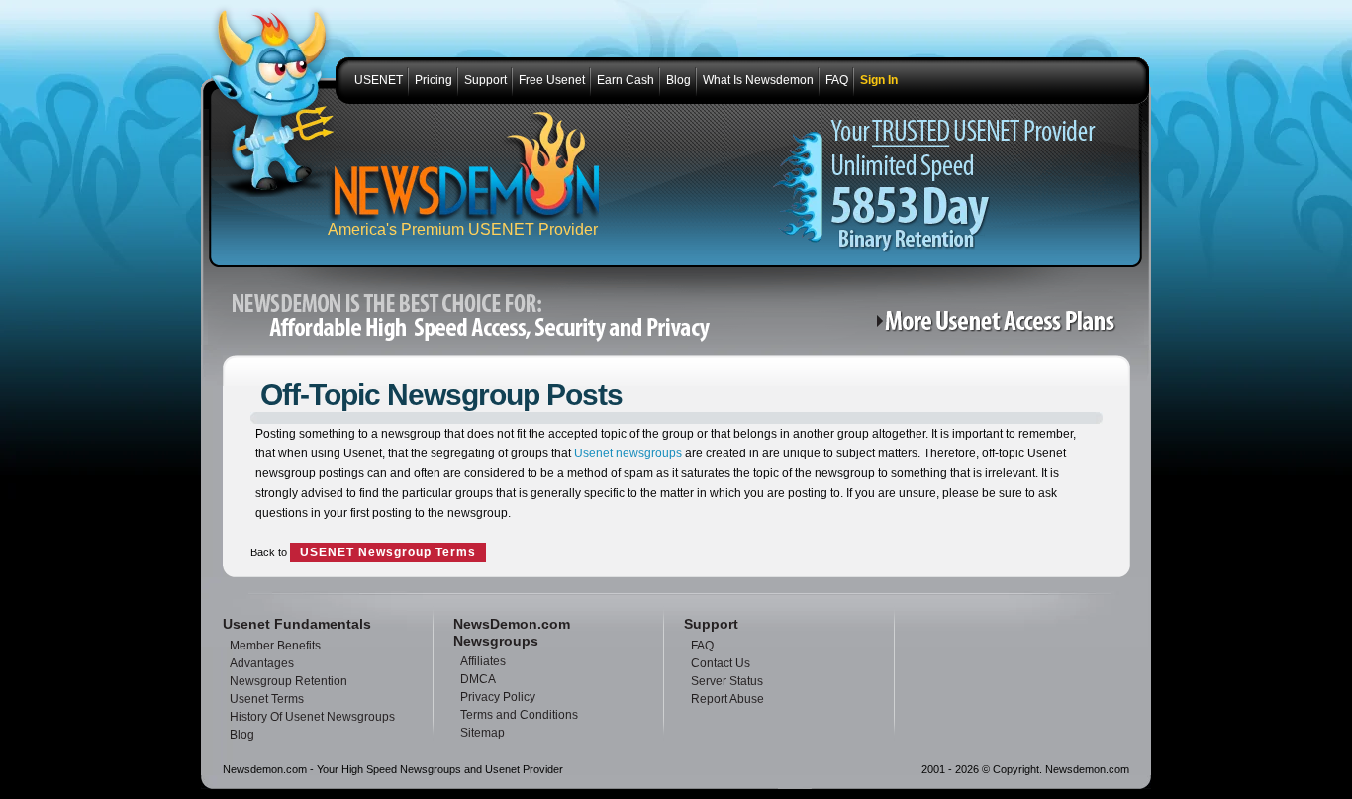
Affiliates (483, 661)
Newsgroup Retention (288, 681)
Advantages (262, 663)
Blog (678, 80)
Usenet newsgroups (626, 453)
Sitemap (482, 733)
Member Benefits (275, 645)
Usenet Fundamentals (297, 624)
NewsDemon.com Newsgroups (511, 632)
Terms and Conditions (519, 715)
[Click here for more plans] (1001, 328)
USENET (378, 80)
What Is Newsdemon (758, 80)
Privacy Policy (497, 697)
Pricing (433, 80)
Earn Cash (625, 80)
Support (485, 80)
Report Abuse (727, 699)
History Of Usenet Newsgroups (312, 717)
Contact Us (720, 663)
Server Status (727, 681)
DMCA (478, 679)
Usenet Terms (267, 699)
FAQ (836, 80)
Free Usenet (552, 80)
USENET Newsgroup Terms (388, 552)
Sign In (879, 80)
